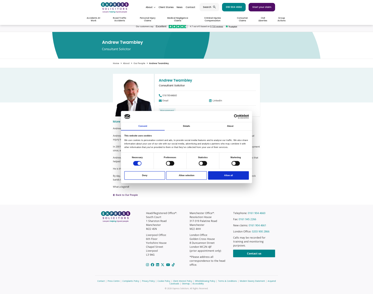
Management (167, 110)
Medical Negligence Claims (177, 19)
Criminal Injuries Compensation (212, 19)
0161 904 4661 (257, 225)
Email (165, 100)
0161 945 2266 (247, 219)
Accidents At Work (93, 19)
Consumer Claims (242, 19)
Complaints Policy (130, 281)
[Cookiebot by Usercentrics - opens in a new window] (236, 116)
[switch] (170, 163)
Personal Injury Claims (147, 19)
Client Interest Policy (182, 281)
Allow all (228, 175)
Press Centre (114, 281)
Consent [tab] (142, 126)
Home (116, 63)
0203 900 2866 (260, 231)
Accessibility (198, 283)
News (180, 7)
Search (207, 7)
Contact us (254, 253)
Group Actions (282, 19)
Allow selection (186, 175)
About (149, 7)
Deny (144, 175)
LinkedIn (217, 100)
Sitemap (186, 283)
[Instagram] (148, 264)
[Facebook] (153, 264)
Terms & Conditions (227, 281)
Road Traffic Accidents (119, 19)
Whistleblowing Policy (205, 281)
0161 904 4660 (234, 7)
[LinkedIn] (158, 264)
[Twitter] (163, 264)
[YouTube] (168, 264)
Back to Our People (127, 195)
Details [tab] (186, 126)
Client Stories (166, 7)
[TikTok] (173, 264)
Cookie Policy (164, 281)
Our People (139, 63)
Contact (190, 7)
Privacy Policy (148, 281)
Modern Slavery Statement (252, 281)
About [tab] (230, 126)
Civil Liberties (262, 19)
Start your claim (261, 7)
